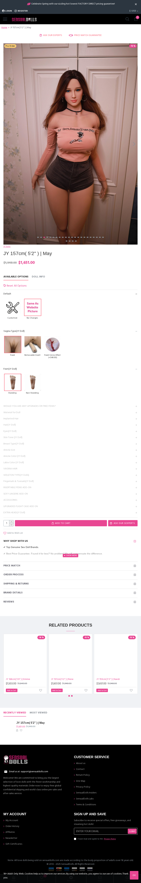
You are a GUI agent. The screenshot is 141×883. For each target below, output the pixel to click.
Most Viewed (38, 712)
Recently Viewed (14, 712)
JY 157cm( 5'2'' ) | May (30, 722)
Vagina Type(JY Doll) (14, 331)
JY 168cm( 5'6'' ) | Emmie (18, 679)
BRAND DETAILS (13, 592)
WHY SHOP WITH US (15, 541)
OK (134, 875)
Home (4, 27)
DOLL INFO (38, 276)
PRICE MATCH (11, 565)
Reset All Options (17, 286)
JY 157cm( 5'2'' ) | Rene (62, 679)
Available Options (15, 276)
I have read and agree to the (96, 838)
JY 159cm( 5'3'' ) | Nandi (108, 679)
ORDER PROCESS (13, 574)
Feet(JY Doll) (10, 369)
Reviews (8, 602)
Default (7, 293)
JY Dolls (6, 246)
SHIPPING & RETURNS (16, 583)
